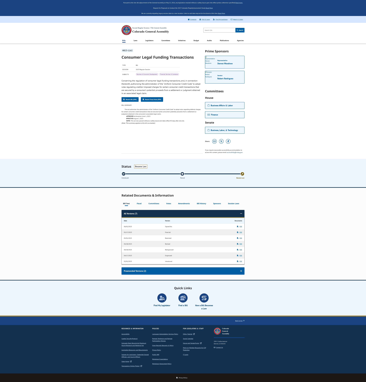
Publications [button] (224, 40)
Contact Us (219, 347)
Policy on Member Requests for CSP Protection (194, 349)
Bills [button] (124, 40)
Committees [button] (165, 40)
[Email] (214, 141)
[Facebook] (228, 141)
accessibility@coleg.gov (235, 152)
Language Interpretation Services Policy (165, 334)
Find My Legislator (222, 19)
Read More (209, 8)
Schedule (193, 19)
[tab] (126, 204)
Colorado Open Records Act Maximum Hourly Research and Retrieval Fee (134, 344)
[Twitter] (221, 141)
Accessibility (125, 334)
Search (240, 30)
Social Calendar (188, 339)
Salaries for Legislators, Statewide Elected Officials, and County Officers (135, 356)
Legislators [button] (149, 40)
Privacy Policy (156, 350)
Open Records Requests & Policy (162, 345)
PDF (241, 226)
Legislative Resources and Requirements (135, 350)
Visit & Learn (206, 19)
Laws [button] (135, 40)
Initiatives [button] (181, 40)
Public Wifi (155, 355)
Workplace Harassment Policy (161, 364)
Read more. (239, 3)
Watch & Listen (238, 19)
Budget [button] (196, 40)
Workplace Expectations (160, 359)
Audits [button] (209, 40)
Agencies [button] (240, 40)
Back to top (239, 321)
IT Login (185, 355)
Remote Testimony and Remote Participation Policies (162, 340)
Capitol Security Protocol (130, 339)
